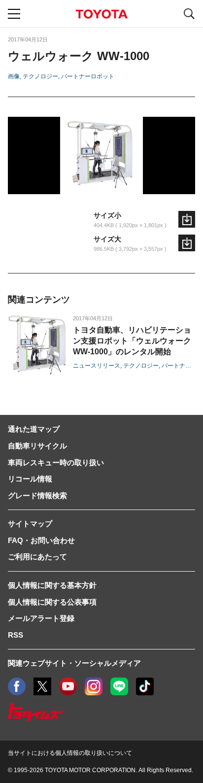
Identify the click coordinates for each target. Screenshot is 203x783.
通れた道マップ (34, 429)
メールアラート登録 (41, 618)
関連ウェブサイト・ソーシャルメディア (74, 663)
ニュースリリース (96, 365)
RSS (15, 635)
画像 (14, 76)
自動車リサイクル (37, 446)
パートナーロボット (87, 76)
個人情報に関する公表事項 (52, 602)
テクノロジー (40, 76)
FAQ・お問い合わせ (41, 540)
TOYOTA (101, 14)
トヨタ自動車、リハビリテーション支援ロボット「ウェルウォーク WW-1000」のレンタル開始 (132, 341)
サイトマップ (30, 523)
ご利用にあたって (37, 556)
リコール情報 (30, 479)
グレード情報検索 (37, 495)
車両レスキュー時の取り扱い (56, 462)
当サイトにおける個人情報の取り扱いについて (70, 752)
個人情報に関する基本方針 (52, 585)
